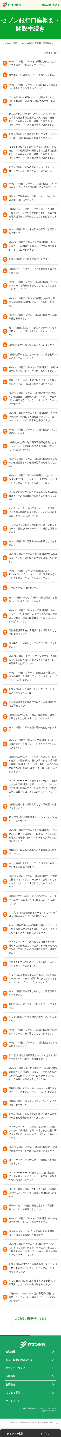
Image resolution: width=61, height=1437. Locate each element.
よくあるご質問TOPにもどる (31, 1318)
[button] (30, 63)
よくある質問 (13, 1392)
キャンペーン (13, 1400)
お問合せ (10, 1384)
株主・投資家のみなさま (19, 1359)
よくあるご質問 (10, 43)
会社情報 (10, 1351)
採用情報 (10, 1376)
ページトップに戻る (57, 1424)
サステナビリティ (15, 1368)
